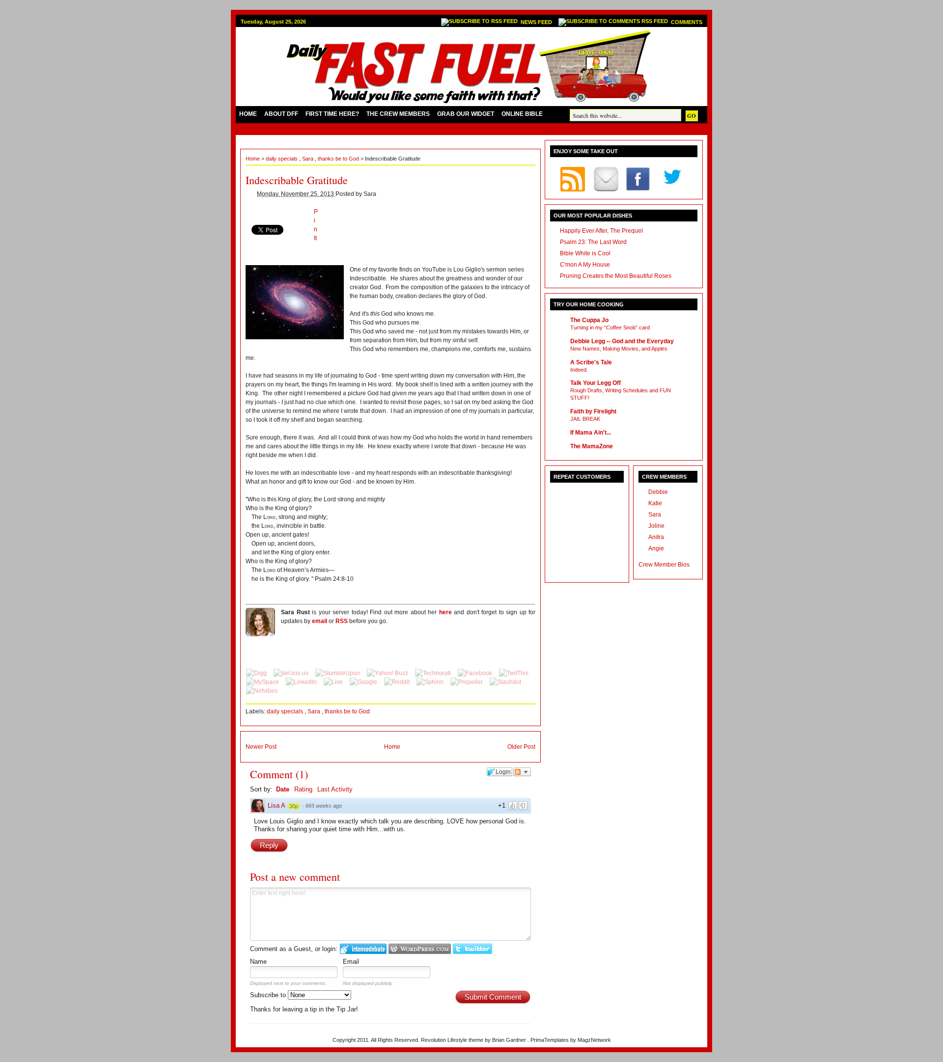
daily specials (282, 159)
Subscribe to (269, 995)
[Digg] (257, 673)
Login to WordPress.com (419, 949)
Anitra (656, 537)
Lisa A (276, 805)
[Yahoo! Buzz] (388, 673)
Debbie (658, 492)
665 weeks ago (323, 806)
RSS (341, 621)
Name (258, 961)
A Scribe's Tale (591, 362)
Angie (656, 548)
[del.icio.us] (292, 673)
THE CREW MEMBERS (398, 113)
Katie (655, 503)
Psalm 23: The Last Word (593, 242)
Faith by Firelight (593, 411)
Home (253, 159)
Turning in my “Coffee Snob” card (610, 327)
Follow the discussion (522, 771)
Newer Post (261, 746)
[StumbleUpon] (338, 673)
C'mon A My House (585, 264)
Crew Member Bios (664, 564)
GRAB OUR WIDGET (465, 113)
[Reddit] (397, 682)
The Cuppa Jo (589, 320)
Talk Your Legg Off (595, 383)
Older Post (521, 746)
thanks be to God (339, 159)
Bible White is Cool (585, 253)
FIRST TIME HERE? (332, 113)
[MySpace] (263, 682)
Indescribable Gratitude (297, 180)
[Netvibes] (261, 690)
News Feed (537, 22)
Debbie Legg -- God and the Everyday (622, 341)
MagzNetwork (594, 1040)
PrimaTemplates (550, 1040)
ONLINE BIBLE (522, 113)
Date (282, 789)
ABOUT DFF (281, 113)
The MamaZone (591, 446)
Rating (303, 789)
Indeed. (579, 370)
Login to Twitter (472, 949)
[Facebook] (476, 673)
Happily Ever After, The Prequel (601, 230)
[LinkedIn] (302, 682)
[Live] (334, 682)
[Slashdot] (505, 682)
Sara (308, 159)
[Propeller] (467, 682)
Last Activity (335, 789)
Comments (686, 22)
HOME (248, 113)
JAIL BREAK (585, 419)
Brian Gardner (509, 1040)
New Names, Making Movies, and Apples (618, 349)
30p (293, 806)
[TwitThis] (513, 673)
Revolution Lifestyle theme (453, 1040)
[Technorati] (433, 673)
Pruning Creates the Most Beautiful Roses (615, 275)
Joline (656, 525)
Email (351, 961)
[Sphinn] (430, 682)
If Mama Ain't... (590, 432)
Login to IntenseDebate (363, 949)
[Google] (364, 682)
